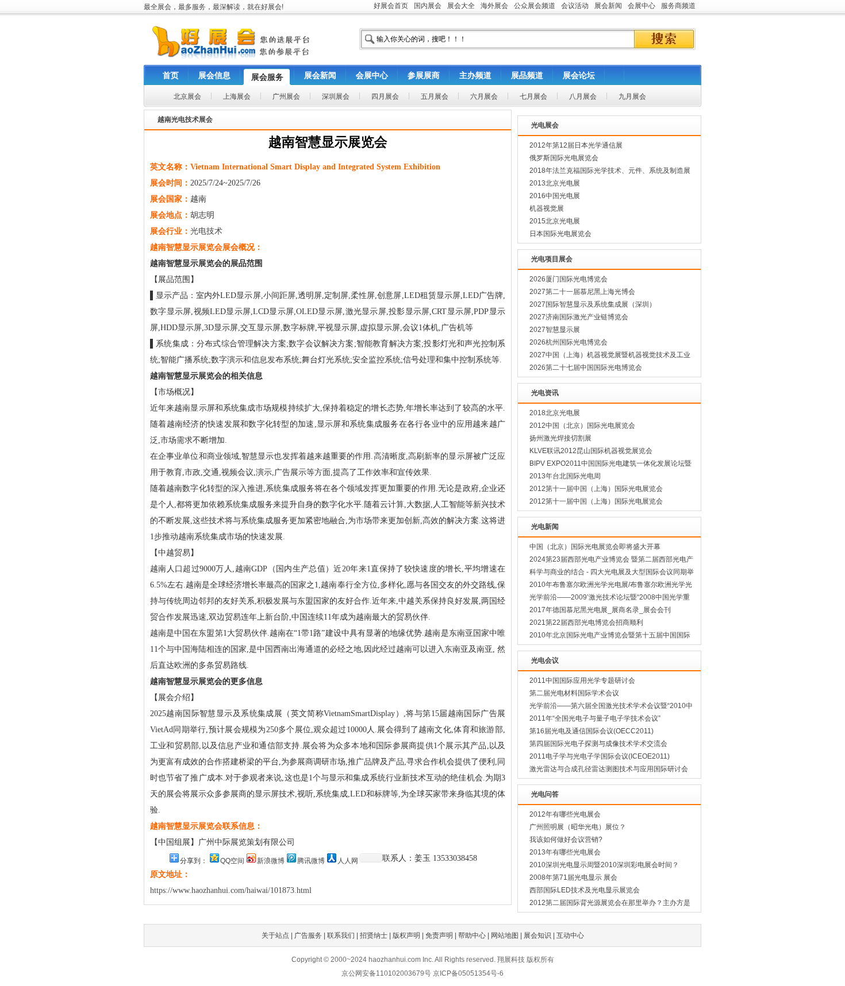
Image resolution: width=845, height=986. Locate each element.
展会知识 (537, 935)
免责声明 (439, 935)
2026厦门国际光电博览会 (568, 279)
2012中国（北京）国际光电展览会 (582, 426)
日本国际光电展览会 (560, 234)
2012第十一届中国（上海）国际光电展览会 (596, 489)
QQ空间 (232, 861)
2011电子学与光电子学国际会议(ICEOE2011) (599, 756)
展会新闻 (608, 6)
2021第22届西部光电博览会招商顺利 (586, 622)
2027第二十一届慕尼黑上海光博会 (582, 292)
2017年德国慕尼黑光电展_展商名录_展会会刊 (600, 610)
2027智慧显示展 (554, 330)
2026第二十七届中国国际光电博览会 (585, 368)
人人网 (347, 861)
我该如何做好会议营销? (565, 840)
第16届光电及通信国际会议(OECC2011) (591, 731)
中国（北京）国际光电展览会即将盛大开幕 (594, 547)
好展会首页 (391, 6)
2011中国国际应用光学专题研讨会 (582, 680)
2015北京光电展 (554, 221)
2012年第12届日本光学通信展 (576, 145)
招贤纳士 (373, 935)
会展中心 (641, 6)
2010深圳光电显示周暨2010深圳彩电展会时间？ (604, 865)
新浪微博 (271, 861)
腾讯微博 (311, 861)
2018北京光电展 (554, 413)
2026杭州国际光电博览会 (568, 342)
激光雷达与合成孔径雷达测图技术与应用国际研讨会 (608, 769)
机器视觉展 (546, 208)
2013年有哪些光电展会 (565, 852)
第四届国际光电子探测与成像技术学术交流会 (598, 744)
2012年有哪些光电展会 (565, 814)
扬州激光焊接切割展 (560, 438)
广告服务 (308, 935)
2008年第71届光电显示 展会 (573, 877)
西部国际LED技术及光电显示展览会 (584, 890)
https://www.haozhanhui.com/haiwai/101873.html (231, 890)
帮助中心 (472, 935)
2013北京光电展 (554, 183)
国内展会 (427, 6)
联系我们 (341, 935)
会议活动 (575, 6)
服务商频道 (678, 6)
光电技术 (206, 231)
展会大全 (461, 6)
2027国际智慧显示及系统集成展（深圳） (592, 304)
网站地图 (504, 935)
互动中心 (570, 935)
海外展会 (494, 6)
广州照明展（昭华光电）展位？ (577, 827)
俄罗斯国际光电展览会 (563, 158)
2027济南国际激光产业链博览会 (578, 317)
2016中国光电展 (554, 196)
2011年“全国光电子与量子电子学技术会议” (594, 718)
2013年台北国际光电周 (565, 476)
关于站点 (275, 935)
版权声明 (406, 935)
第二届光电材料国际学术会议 (574, 693)
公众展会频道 (534, 6)
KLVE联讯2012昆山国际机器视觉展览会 (590, 451)
